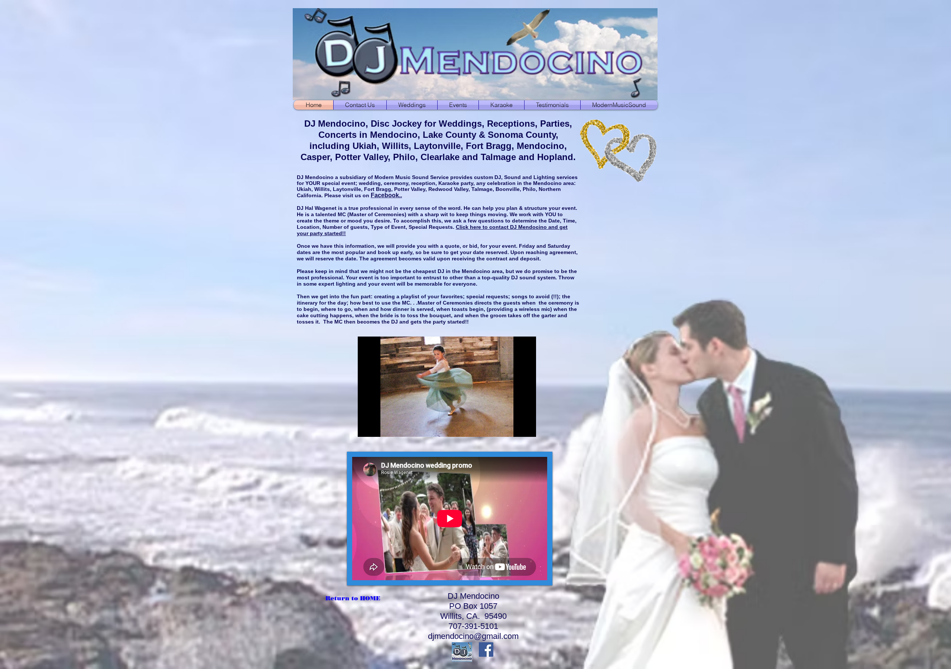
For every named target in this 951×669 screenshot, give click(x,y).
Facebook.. (386, 195)
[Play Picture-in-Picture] (513, 427)
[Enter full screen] (526, 427)
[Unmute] (380, 427)
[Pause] (367, 427)
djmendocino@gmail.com (473, 636)
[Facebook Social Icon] (486, 649)
